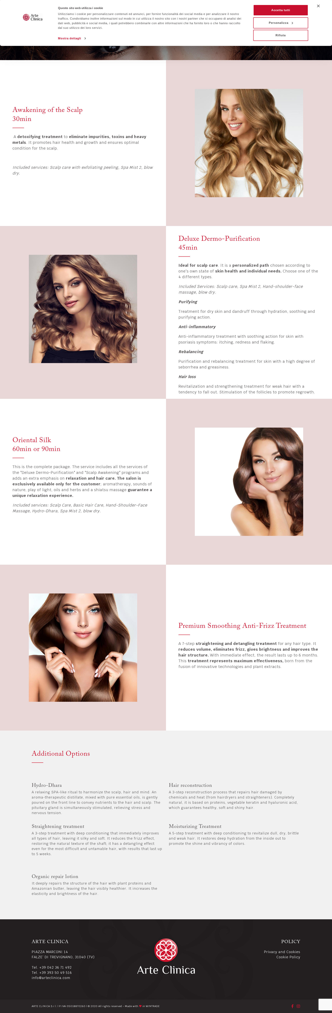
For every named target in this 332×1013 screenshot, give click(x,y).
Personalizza (278, 22)
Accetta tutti (280, 10)
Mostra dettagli (69, 38)
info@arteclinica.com (51, 978)
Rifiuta (281, 35)
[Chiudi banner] (318, 6)
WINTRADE (153, 1006)
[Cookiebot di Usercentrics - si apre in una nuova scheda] (32, 38)
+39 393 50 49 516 (55, 972)
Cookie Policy (288, 957)
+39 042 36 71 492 (55, 967)
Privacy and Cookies (282, 952)
